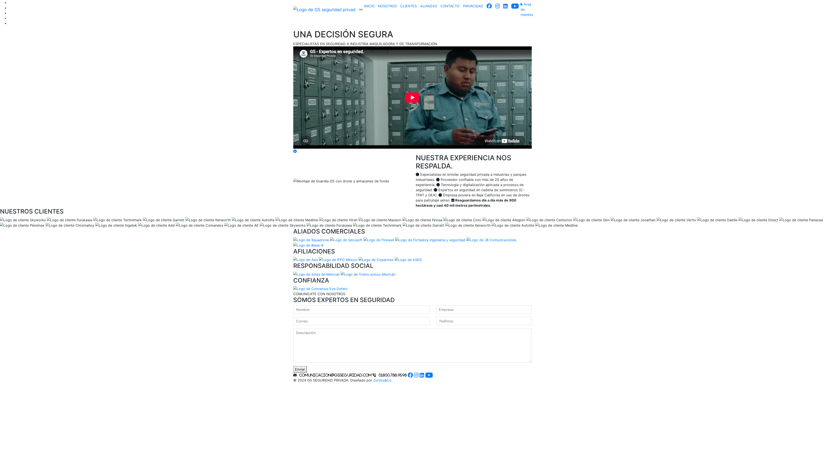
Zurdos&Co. (382, 380)
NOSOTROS (387, 6)
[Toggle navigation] (360, 9)
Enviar (300, 369)
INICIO (369, 6)
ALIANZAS (428, 6)
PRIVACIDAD (473, 6)
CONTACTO (450, 6)
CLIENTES (408, 6)
